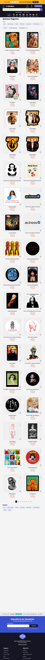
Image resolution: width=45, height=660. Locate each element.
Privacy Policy (20, 628)
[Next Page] (31, 502)
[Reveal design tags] (20, 47)
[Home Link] (10, 6)
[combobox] (21, 9)
